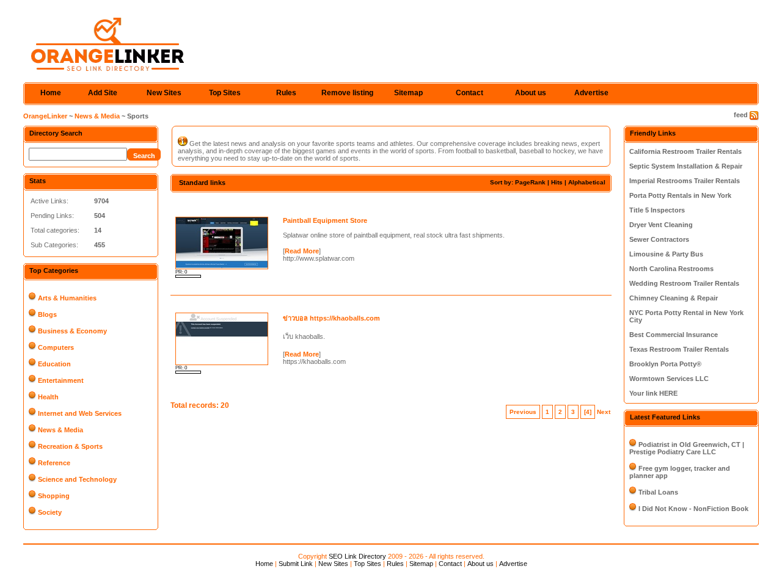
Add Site (102, 93)
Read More (302, 251)
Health (48, 397)
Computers (56, 347)
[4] (587, 411)
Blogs (47, 314)
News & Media (97, 116)
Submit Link (296, 563)
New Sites (164, 93)
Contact (469, 93)
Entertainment (61, 380)
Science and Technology (77, 479)
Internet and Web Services (80, 413)
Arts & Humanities (67, 298)
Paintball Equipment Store (325, 220)
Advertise (591, 93)
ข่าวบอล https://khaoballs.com (331, 318)
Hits (557, 182)
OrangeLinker (45, 116)
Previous (523, 411)
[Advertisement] (313, 203)
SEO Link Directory (357, 556)
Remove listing (347, 93)
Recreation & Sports (70, 446)
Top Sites (225, 93)
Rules (286, 93)
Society (50, 512)
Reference (54, 462)
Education (54, 364)
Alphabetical (586, 182)
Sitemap (408, 93)
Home (50, 93)
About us (530, 93)
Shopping (54, 495)
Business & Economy (72, 331)
